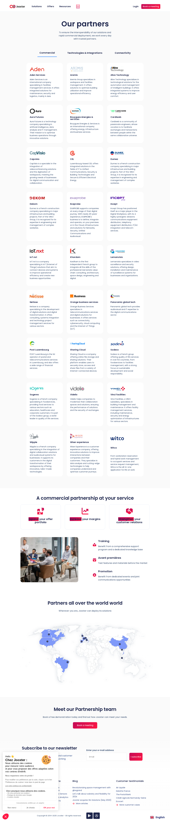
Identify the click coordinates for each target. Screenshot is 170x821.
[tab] (47, 53)
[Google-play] (89, 816)
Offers (50, 6)
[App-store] (96, 816)
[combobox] (157, 817)
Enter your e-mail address (100, 750)
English (160, 817)
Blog (75, 781)
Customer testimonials (130, 781)
